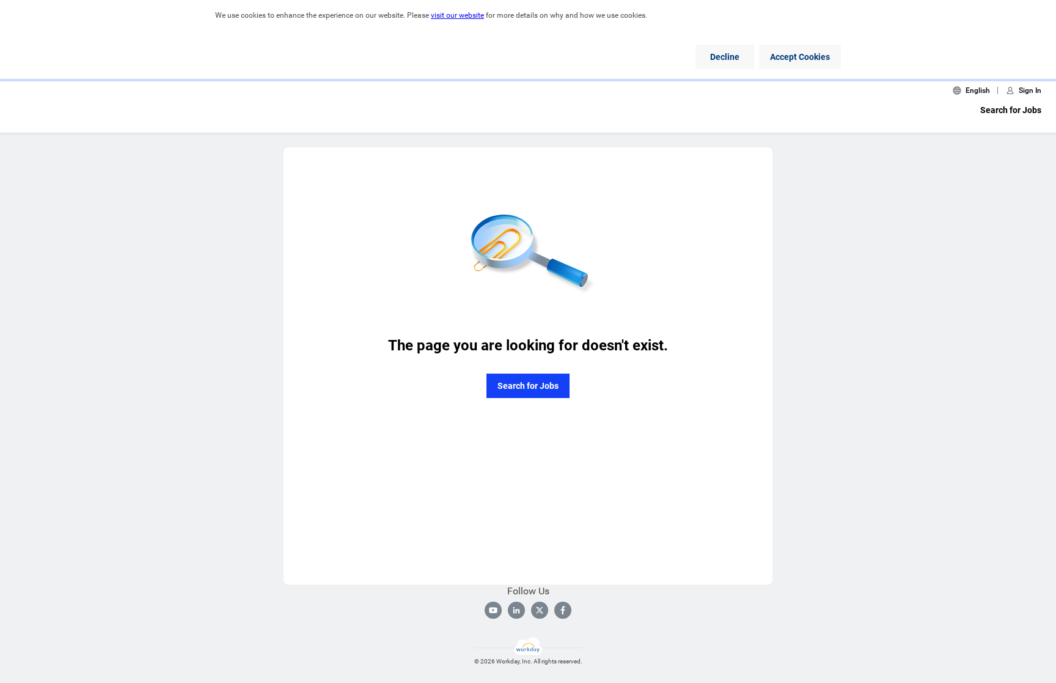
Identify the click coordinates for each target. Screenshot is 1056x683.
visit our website (457, 15)
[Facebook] (562, 610)
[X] (539, 610)
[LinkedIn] (516, 610)
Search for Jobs (1010, 110)
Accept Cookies (800, 57)
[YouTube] (493, 610)
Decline (724, 57)
